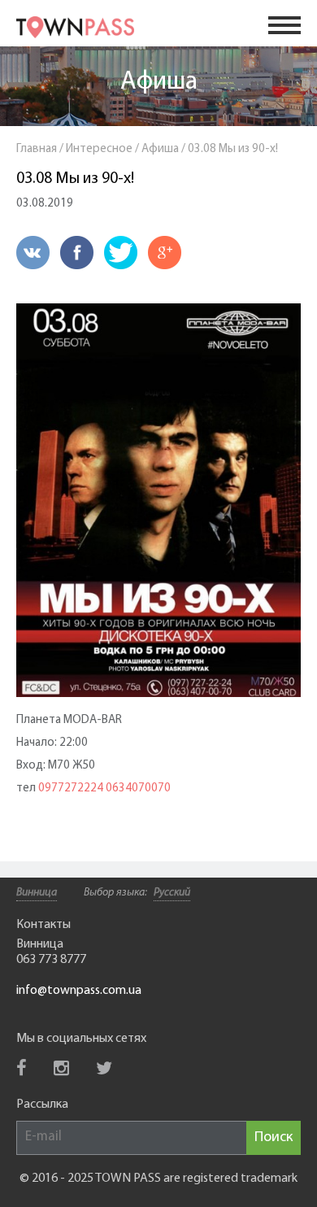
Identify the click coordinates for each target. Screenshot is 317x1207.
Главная (36, 149)
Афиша (159, 82)
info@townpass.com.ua (78, 990)
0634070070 (138, 788)
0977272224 (70, 788)
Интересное (99, 149)
